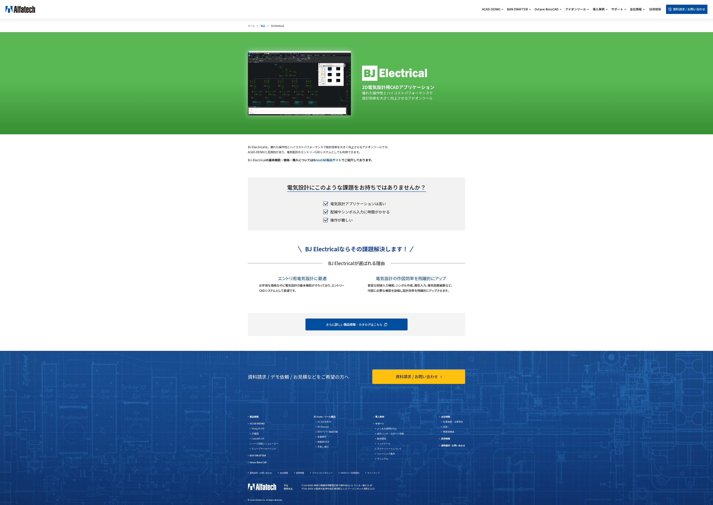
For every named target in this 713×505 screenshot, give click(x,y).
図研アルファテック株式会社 (262, 487)
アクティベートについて (389, 448)
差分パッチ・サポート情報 (390, 433)
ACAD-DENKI (257, 423)
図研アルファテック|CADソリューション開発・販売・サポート (20, 9)
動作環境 (381, 438)
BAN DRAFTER (258, 455)
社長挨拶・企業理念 (453, 421)
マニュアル (382, 458)
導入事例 (379, 416)
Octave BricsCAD (258, 462)
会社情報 (445, 416)
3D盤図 (255, 433)
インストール (383, 443)
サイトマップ (373, 473)
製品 (263, 25)
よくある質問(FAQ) (386, 428)
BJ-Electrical (323, 427)
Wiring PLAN (258, 428)
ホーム (251, 25)
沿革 (445, 427)
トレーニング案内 (386, 453)
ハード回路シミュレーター (265, 443)
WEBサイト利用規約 (350, 473)
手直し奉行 (323, 447)
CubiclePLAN (258, 438)
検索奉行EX (323, 442)
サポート (379, 423)
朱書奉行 (322, 437)
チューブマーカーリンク (264, 448)
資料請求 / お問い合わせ (453, 445)
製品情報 (254, 416)
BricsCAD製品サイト (327, 160)
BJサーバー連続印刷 (328, 432)
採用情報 (445, 438)
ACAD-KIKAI (324, 421)
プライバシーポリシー (322, 473)
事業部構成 (448, 432)
